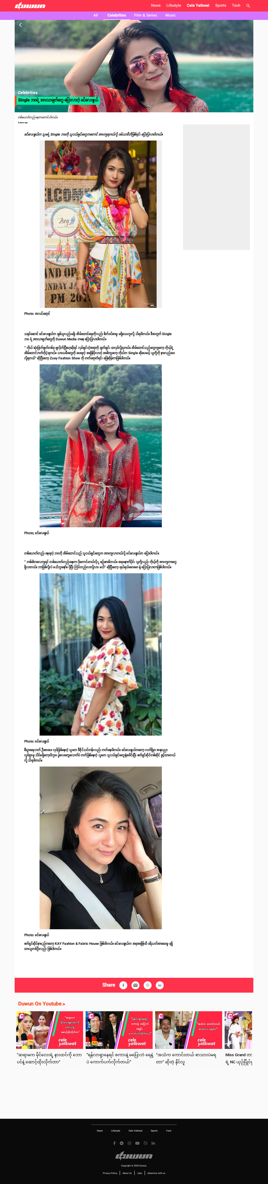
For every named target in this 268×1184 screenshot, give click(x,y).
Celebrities (116, 15)
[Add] (123, 985)
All (95, 15)
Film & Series (145, 15)
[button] (123, 985)
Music (170, 15)
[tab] (95, 16)
